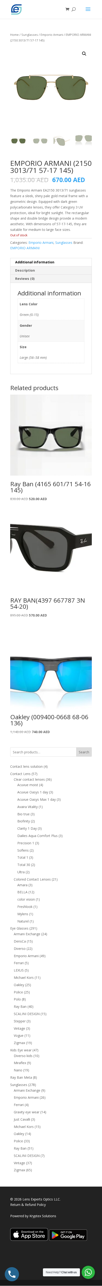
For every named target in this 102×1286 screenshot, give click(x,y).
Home (14, 35)
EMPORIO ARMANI (25, 248)
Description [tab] (25, 270)
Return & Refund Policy (28, 1204)
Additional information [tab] (34, 262)
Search (84, 752)
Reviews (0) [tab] (25, 278)
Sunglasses (29, 35)
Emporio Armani (52, 35)
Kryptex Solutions (42, 1216)
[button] (84, 53)
